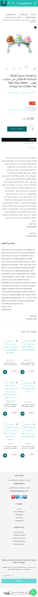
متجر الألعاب (23, 14)
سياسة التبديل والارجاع (19, 538)
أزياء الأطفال (28, 443)
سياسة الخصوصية (19, 541)
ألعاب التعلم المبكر (27, 360)
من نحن (19, 509)
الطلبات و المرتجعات (19, 535)
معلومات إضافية (30, 143)
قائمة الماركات (19, 521)
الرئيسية (33, 14)
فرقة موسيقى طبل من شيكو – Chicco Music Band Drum (28, 406)
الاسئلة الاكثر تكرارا (19, 512)
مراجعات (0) (31, 147)
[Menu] (35, 3)
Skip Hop (33, 105)
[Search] (17, 3)
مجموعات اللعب (31, 17)
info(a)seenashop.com (19, 491)
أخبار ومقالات (19, 515)
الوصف (31, 140)
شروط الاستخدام (19, 544)
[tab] (19, 140)
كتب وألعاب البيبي (10, 360)
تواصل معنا (19, 518)
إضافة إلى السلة (17, 129)
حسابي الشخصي (19, 532)
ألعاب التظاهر (11, 14)
